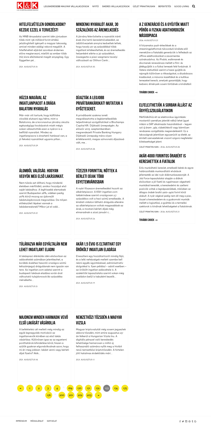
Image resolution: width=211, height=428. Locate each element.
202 (80, 395)
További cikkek (146, 92)
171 (88, 388)
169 (70, 388)
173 (107, 388)
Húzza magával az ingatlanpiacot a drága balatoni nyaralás (37, 104)
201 (71, 395)
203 (89, 395)
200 (61, 395)
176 (49, 395)
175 (125, 388)
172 (97, 388)
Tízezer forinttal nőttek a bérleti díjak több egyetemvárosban (96, 177)
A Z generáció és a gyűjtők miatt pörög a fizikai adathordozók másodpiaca (164, 30)
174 (116, 388)
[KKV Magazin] (27, 6)
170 (79, 388)
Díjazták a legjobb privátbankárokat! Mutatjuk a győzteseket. (99, 104)
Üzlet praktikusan (149, 147)
